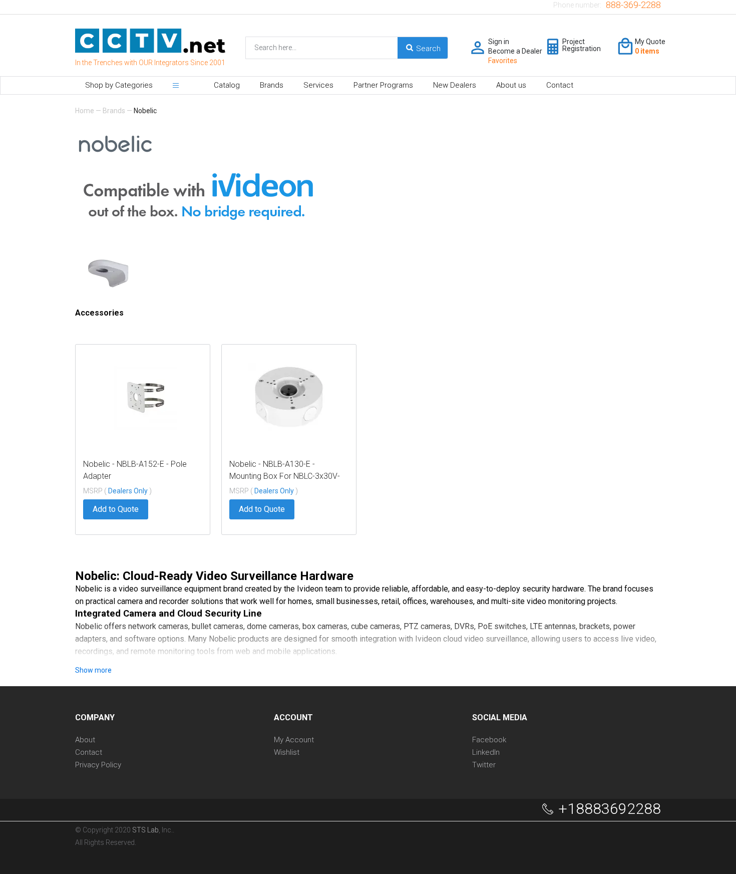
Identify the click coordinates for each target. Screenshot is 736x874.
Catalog (227, 85)
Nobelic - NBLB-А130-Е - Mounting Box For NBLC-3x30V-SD (284, 470)
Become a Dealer (515, 51)
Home (84, 111)
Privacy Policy (98, 765)
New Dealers (454, 85)
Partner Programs (383, 85)
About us (511, 85)
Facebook (489, 740)
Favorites (502, 60)
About (85, 740)
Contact (559, 85)
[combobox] (343, 48)
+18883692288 (609, 808)
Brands (271, 85)
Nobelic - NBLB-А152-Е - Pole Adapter (135, 470)
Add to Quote (116, 509)
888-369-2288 (633, 5)
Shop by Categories (119, 85)
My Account (294, 740)
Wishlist (286, 752)
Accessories (99, 313)
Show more (93, 670)
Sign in (498, 41)
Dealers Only (128, 491)
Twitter (484, 765)
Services (318, 85)
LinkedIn (486, 752)
